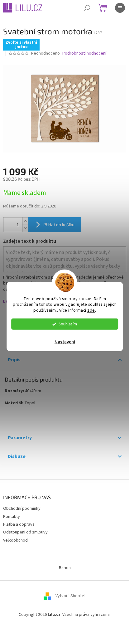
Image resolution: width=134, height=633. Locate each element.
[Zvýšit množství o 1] (25, 221)
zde (91, 310)
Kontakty (11, 517)
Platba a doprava (19, 524)
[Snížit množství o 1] (25, 228)
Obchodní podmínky (22, 508)
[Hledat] (87, 8)
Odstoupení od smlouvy (25, 532)
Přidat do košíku (58, 224)
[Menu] (120, 8)
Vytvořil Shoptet (70, 596)
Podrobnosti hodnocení (84, 53)
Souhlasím (68, 324)
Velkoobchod (15, 540)
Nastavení (65, 342)
